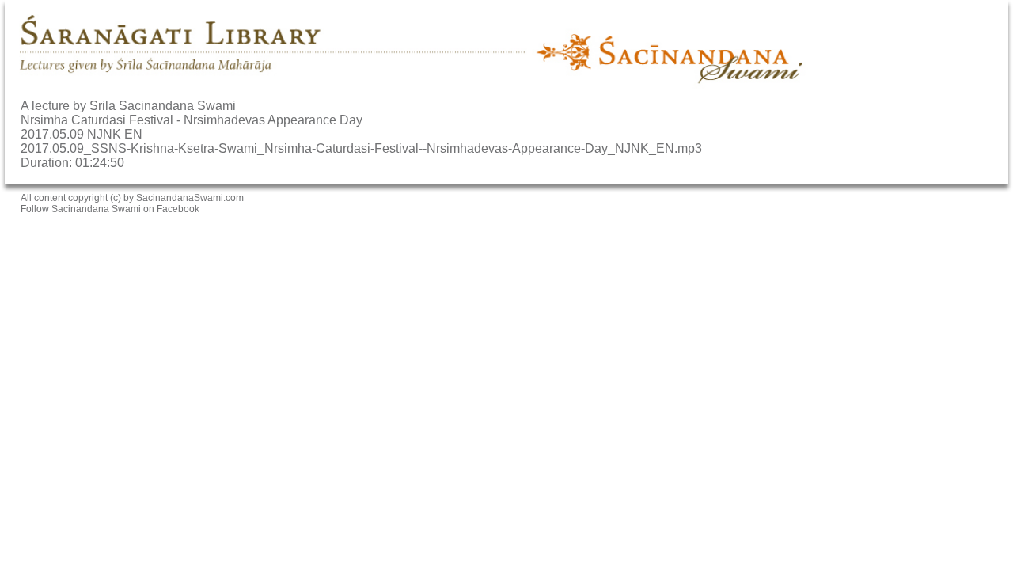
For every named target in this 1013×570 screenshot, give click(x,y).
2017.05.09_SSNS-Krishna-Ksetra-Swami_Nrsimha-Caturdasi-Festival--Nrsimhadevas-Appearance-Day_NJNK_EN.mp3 (361, 148)
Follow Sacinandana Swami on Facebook (110, 209)
